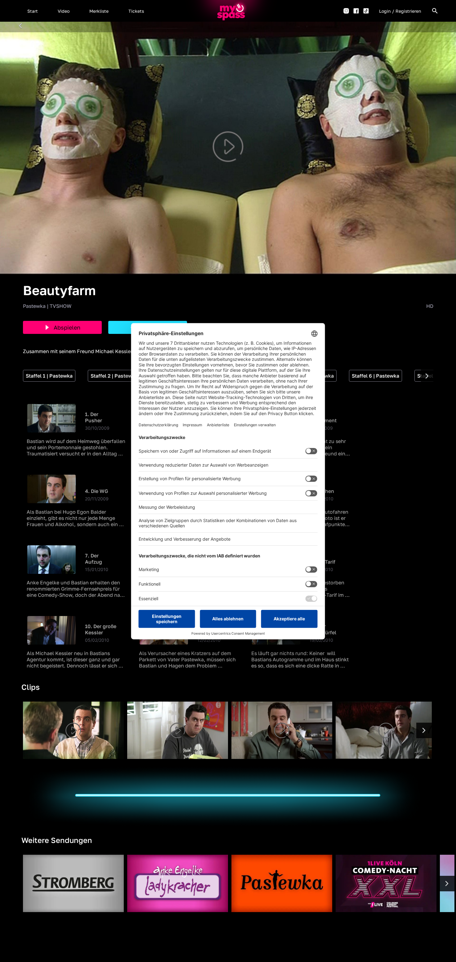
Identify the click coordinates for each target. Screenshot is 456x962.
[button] (32, 10)
